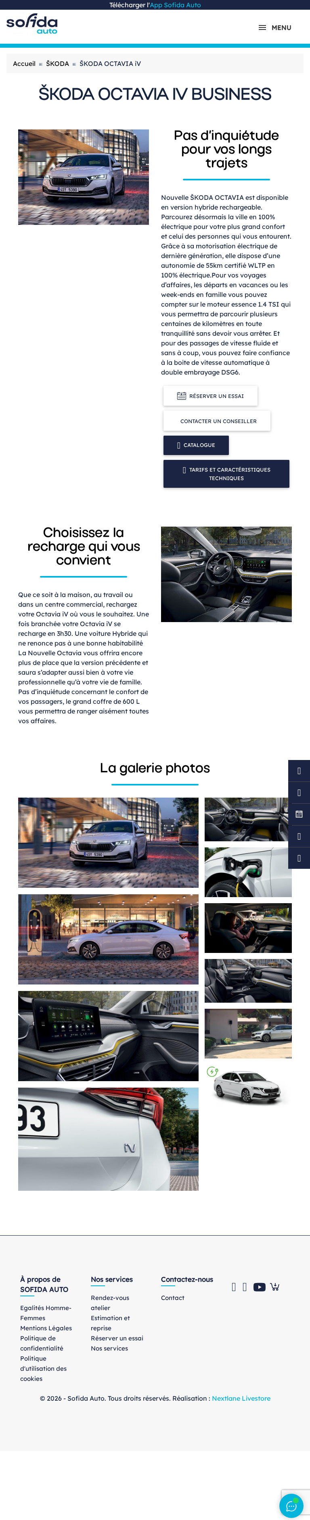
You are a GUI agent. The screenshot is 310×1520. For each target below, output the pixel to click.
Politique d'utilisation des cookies (43, 1368)
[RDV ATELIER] (299, 770)
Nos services (109, 1348)
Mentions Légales (46, 1328)
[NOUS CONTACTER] (299, 836)
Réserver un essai (216, 396)
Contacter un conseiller (218, 421)
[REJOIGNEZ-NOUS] (299, 814)
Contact (172, 1298)
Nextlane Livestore (240, 1398)
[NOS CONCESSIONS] (299, 858)
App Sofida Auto (175, 5)
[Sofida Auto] (31, 24)
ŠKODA (57, 63)
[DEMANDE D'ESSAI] (299, 792)
